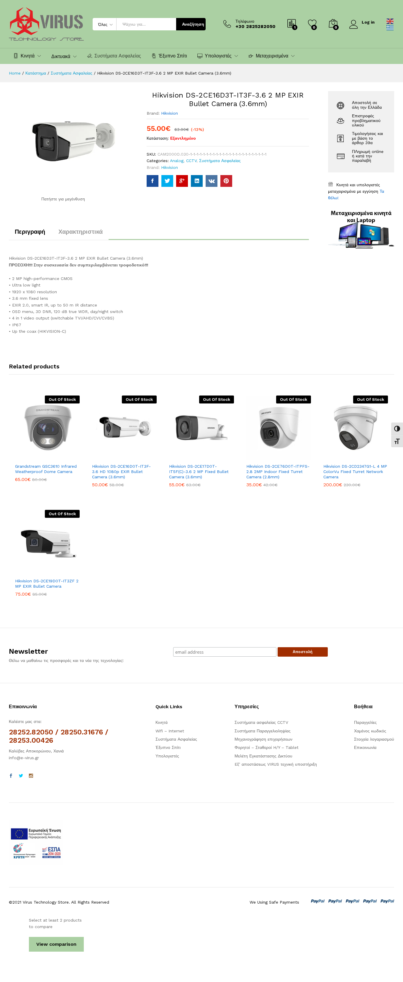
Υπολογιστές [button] (218, 55)
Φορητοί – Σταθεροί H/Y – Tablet (267, 747)
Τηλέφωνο (244, 21)
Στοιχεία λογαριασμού (374, 739)
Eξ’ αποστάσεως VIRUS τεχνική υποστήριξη (276, 764)
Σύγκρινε (68, 457)
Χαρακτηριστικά (80, 232)
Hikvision (169, 113)
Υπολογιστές (167, 756)
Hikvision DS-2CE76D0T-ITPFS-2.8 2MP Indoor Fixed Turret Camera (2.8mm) (277, 471)
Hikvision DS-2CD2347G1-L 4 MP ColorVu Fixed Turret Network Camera (355, 471)
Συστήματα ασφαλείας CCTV (261, 722)
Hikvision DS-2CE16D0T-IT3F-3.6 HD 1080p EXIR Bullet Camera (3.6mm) (121, 471)
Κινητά (161, 722)
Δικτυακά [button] (60, 56)
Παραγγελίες (365, 722)
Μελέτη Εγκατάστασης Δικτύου (263, 756)
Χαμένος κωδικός (370, 731)
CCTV (191, 160)
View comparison (56, 944)
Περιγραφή (30, 232)
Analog (177, 160)
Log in (368, 22)
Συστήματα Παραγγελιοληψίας (263, 731)
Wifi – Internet (169, 731)
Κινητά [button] (28, 55)
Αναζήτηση (193, 24)
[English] (390, 20)
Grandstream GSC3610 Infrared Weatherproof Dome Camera (46, 469)
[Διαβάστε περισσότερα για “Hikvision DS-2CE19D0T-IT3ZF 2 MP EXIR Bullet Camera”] (27, 571)
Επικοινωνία (365, 747)
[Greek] (390, 27)
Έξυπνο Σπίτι (173, 55)
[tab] (30, 234)
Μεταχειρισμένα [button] (272, 55)
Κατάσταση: (158, 138)
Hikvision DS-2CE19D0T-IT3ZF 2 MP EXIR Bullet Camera (46, 584)
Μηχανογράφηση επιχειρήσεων (263, 739)
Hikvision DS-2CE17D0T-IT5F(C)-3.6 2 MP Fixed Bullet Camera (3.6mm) (199, 471)
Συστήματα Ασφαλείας (117, 55)
